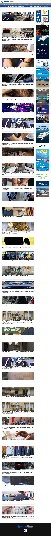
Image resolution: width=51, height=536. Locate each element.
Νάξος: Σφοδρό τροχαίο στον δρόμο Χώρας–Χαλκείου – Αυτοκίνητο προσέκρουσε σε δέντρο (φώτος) (18, 172)
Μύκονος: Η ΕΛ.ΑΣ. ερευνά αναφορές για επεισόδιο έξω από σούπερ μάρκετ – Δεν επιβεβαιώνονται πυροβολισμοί (19, 6)
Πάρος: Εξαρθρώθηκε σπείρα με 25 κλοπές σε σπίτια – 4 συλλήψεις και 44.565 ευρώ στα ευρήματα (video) (18, 157)
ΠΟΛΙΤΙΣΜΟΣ (26, 4)
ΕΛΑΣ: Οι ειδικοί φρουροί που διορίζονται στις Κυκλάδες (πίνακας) (12, 500)
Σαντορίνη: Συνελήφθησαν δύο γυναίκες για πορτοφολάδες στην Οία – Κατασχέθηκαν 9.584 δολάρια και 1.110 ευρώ (18, 38)
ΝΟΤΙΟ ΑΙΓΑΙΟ (19, 4)
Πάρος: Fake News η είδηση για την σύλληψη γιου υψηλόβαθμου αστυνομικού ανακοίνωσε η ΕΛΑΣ (18, 411)
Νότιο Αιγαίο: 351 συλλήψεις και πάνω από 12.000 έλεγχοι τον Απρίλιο (13, 290)
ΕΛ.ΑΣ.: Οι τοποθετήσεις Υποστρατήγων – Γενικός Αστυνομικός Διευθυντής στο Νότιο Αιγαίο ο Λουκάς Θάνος (17, 321)
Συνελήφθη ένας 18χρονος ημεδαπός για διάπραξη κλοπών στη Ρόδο (13, 187)
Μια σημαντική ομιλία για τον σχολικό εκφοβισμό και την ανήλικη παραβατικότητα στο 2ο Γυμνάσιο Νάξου (18, 336)
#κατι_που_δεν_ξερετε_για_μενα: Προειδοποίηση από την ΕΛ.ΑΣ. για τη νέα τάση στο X (16, 440)
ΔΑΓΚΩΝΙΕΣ (30, 4)
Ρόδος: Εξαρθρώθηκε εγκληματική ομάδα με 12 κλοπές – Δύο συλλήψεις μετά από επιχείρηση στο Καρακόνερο (17, 68)
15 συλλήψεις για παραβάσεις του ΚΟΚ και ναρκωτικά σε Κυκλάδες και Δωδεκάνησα (15, 366)
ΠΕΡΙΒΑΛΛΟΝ (34, 4)
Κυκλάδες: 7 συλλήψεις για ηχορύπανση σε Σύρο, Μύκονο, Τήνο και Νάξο (14, 112)
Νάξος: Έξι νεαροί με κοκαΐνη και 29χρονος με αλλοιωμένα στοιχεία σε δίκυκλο (14, 83)
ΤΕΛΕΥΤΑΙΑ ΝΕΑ (8, 4)
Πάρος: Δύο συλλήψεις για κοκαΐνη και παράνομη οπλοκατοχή (12, 216)
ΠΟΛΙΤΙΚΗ (23, 4)
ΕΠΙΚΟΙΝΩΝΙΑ (15, 528)
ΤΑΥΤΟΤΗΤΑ (11, 528)
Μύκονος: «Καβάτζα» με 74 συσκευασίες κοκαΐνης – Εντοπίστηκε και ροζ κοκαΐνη (15, 201)
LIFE (49, 4)
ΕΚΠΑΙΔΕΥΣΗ (38, 4)
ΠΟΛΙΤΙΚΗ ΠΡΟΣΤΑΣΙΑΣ (25, 528)
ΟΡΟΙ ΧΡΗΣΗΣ (20, 528)
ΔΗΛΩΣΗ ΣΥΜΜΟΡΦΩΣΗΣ (38, 528)
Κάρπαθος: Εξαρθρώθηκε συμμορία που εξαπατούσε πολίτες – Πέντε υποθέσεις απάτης (16, 231)
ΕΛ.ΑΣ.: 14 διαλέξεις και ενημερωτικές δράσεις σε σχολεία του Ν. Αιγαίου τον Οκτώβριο (16, 396)
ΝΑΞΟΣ (12, 4)
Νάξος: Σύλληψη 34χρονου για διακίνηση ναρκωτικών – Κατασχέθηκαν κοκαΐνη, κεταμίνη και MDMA (18, 351)
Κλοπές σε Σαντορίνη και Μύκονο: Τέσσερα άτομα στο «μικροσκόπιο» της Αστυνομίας (15, 142)
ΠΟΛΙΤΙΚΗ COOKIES (31, 528)
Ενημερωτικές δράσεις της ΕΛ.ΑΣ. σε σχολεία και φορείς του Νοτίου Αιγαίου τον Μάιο (16, 260)
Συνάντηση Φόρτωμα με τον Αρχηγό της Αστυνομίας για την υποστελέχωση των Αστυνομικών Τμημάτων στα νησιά (17, 456)
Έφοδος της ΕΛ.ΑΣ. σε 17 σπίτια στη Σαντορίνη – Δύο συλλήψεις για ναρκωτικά (15, 275)
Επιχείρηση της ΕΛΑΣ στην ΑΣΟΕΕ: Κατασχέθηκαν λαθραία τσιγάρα (12, 515)
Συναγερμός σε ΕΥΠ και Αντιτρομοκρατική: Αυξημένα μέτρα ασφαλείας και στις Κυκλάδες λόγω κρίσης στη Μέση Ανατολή (17, 305)
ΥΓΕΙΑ (42, 4)
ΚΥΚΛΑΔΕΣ (15, 4)
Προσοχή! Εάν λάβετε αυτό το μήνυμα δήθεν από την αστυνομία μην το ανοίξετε (14, 485)
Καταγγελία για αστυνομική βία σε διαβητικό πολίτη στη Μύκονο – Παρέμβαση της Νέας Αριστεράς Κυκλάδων (18, 381)
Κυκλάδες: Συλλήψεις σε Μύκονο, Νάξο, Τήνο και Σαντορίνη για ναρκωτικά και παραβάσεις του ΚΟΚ (18, 127)
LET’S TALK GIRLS (46, 4)
